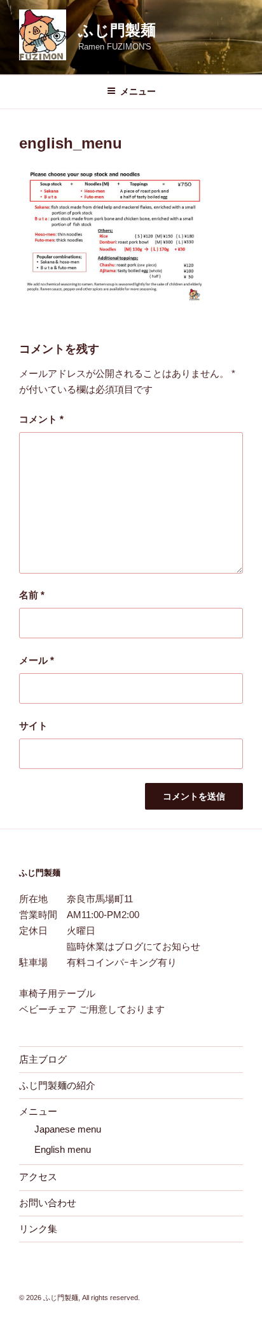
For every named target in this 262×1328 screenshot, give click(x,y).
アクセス (38, 1176)
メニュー (138, 91)
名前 (32, 594)
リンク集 (38, 1228)
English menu (62, 1149)
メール (36, 660)
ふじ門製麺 (117, 30)
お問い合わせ (47, 1202)
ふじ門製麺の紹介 (57, 1085)
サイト (33, 725)
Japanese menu (67, 1129)
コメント (41, 419)
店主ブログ (43, 1059)
